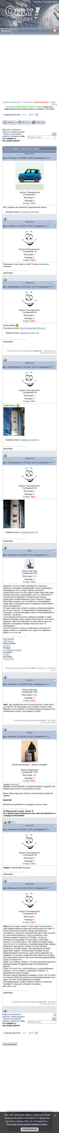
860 (52, 463)
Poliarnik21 (30, 154)
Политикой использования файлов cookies (26, 1124)
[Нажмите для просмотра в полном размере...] (14, 435)
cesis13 (29, 680)
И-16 (11, 659)
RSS (54, 104)
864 (48, 829)
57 (33, 115)
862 (48, 684)
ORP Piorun (8, 641)
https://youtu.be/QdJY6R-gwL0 (32, 328)
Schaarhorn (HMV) (13, 650)
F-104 (5, 659)
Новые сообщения (12, 102)
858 (52, 287)
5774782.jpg (25, 212)
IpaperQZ (29, 222)
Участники (27, 102)
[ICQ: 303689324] (11, 822)
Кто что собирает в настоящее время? (13, 138)
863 (48, 737)
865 (48, 888)
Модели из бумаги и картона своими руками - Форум (13, 132)
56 (30, 115)
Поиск (53, 102)
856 (48, 158)
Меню (8, 31)
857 (48, 226)
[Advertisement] (29, 67)
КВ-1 (7, 654)
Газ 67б (6, 646)
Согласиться (29, 1129)
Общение (15, 136)
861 (48, 555)
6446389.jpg (25, 532)
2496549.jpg (25, 333)
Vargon (29, 732)
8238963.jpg (25, 440)
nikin (29, 551)
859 (52, 367)
